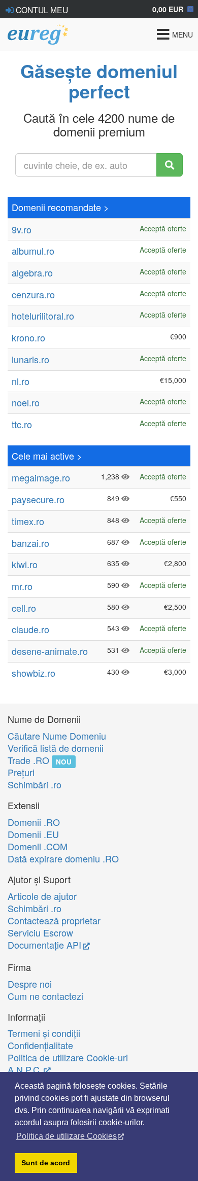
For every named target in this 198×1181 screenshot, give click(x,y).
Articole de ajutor (42, 895)
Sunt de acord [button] (45, 1163)
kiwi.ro (25, 564)
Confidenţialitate (40, 1045)
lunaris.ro (30, 359)
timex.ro (28, 521)
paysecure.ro (38, 499)
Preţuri (21, 772)
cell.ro (24, 607)
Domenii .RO (34, 821)
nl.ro (20, 381)
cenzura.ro (33, 294)
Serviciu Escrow (40, 932)
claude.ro (30, 629)
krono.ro (28, 337)
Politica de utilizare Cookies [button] (66, 1136)
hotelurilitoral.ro (43, 315)
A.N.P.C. (25, 1069)
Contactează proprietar (54, 920)
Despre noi (30, 983)
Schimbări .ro (34, 784)
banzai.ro (30, 542)
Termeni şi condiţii (44, 1032)
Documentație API (44, 944)
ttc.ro (22, 424)
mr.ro (22, 586)
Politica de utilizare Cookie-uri (68, 1057)
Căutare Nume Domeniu (57, 735)
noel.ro (26, 402)
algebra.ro (32, 272)
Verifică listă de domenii (56, 747)
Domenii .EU (33, 834)
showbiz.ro (33, 672)
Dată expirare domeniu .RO (63, 858)
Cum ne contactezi (45, 995)
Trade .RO (28, 760)
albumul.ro (33, 250)
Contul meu (41, 9)
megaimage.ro (41, 477)
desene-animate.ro (50, 650)
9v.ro (21, 229)
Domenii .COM (38, 846)
